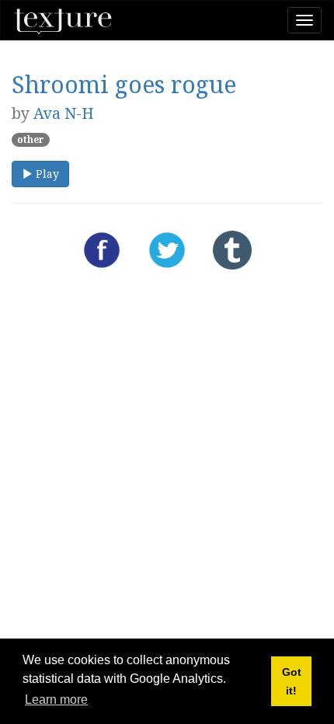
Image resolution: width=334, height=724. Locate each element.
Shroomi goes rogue (124, 84)
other (30, 139)
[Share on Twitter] (167, 250)
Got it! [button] (291, 681)
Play (46, 173)
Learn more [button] (56, 699)
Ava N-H (63, 113)
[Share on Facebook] (101, 250)
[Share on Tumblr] (232, 250)
